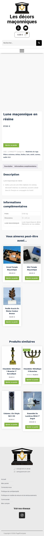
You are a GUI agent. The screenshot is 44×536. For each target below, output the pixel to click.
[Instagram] (22, 515)
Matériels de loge (32, 152)
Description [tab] (8, 166)
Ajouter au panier (11, 145)
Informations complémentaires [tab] (25, 166)
